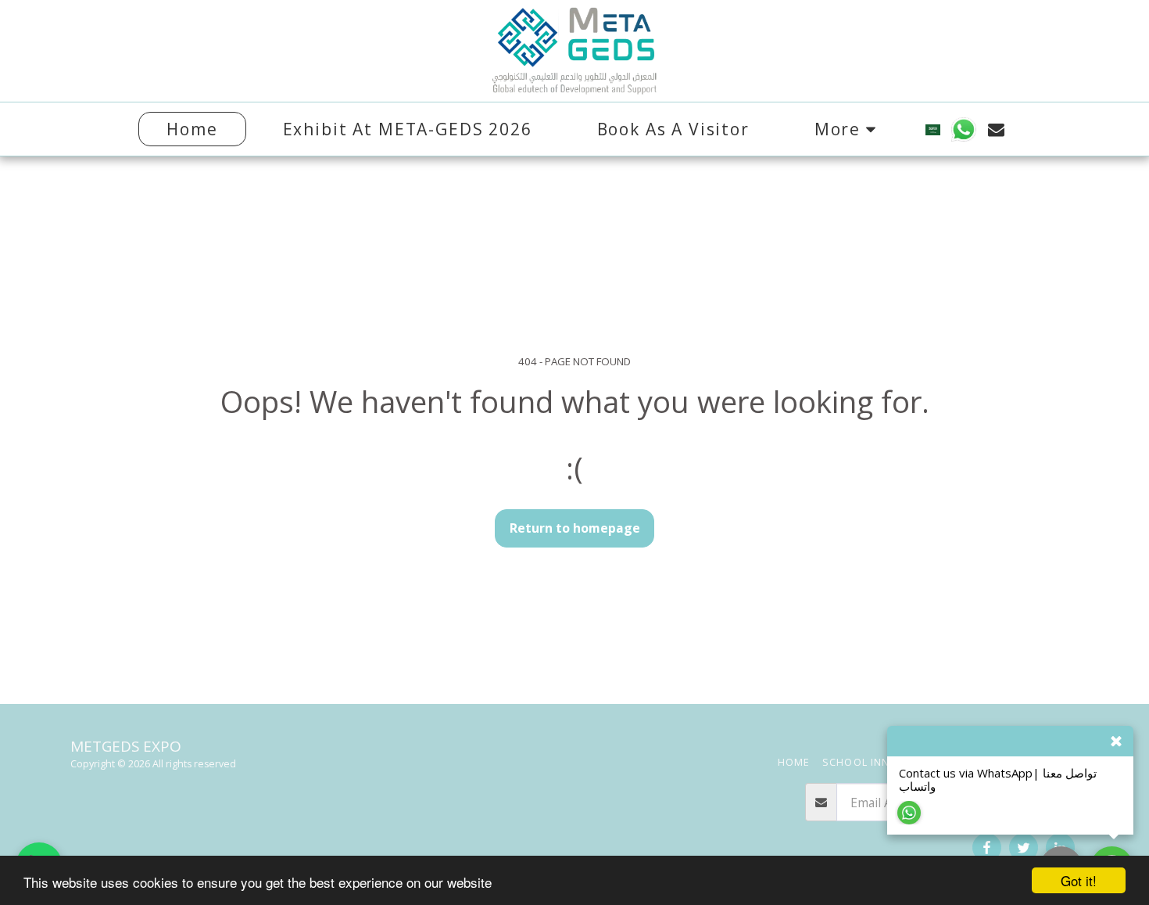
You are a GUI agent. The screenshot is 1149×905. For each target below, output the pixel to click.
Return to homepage (575, 528)
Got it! (1079, 880)
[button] (964, 129)
